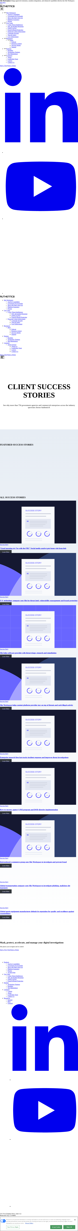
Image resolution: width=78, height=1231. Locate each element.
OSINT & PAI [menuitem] (12, 28)
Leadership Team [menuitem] (13, 59)
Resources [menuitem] (9, 38)
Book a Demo (11, 65)
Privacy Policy (29, 1223)
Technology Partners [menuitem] (14, 52)
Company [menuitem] (9, 55)
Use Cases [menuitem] (9, 23)
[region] (39, 1224)
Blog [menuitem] (11, 40)
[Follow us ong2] (41, 293)
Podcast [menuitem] (13, 42)
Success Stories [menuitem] (16, 45)
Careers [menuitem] (10, 61)
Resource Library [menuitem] (16, 43)
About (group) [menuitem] (12, 344)
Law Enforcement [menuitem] (13, 37)
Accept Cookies (56, 1227)
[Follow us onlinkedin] (41, 152)
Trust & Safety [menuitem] (12, 35)
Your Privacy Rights (12, 1227)
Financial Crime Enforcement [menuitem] (16, 31)
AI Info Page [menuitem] (11, 972)
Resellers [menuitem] (10, 50)
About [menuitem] (9, 57)
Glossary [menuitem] (10, 1003)
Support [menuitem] (13, 47)
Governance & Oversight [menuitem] (15, 16)
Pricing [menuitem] (10, 21)
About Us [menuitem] (14, 346)
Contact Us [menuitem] (11, 62)
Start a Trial (3, 65)
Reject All (69, 1227)
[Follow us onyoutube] (41, 219)
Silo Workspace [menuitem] (11, 13)
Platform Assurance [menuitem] (13, 19)
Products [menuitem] (6, 962)
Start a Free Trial (5, 950)
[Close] (75, 1220)
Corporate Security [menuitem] (13, 33)
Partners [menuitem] (8, 49)
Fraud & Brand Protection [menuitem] (15, 30)
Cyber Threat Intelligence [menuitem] (15, 25)
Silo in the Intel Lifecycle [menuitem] (15, 18)
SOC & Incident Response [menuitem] (16, 26)
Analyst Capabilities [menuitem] (14, 14)
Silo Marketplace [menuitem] (13, 54)
